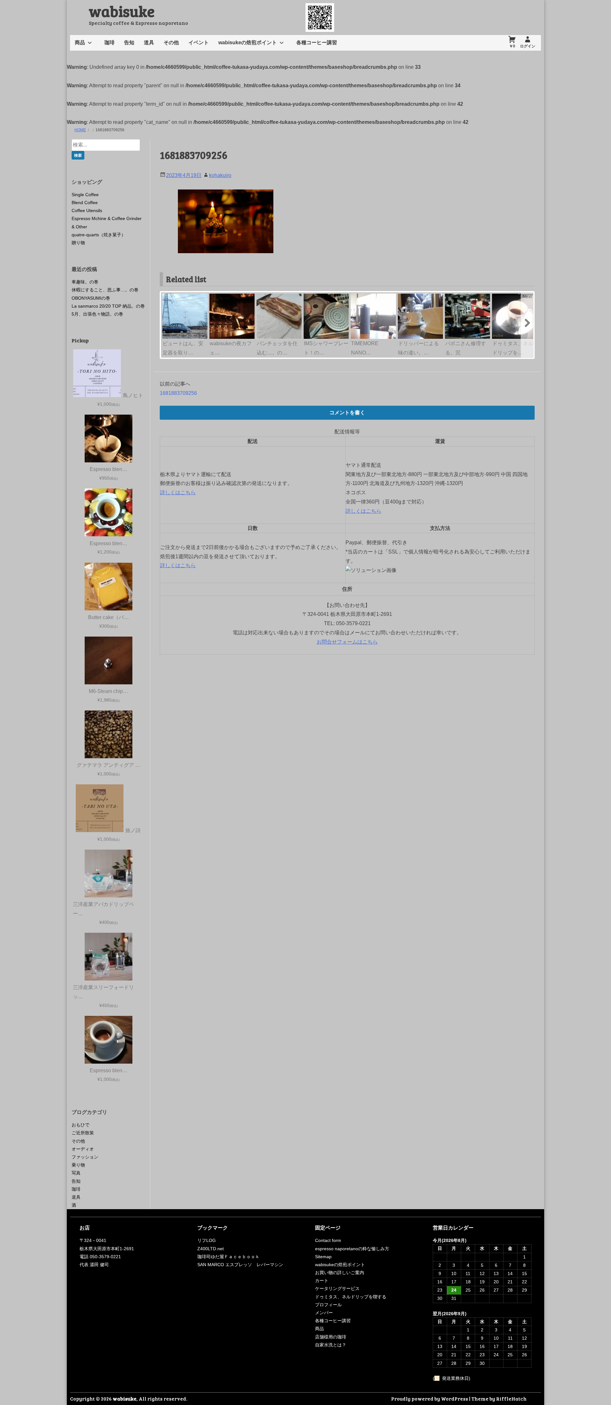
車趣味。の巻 (85, 281)
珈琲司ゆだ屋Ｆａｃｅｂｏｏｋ (228, 1256)
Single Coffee (85, 194)
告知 (129, 42)
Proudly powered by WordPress (429, 1398)
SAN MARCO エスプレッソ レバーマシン (240, 1264)
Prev (167, 296)
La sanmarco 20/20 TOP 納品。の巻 (108, 306)
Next (527, 296)
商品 (80, 42)
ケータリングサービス (337, 1288)
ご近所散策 (83, 1132)
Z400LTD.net (210, 1248)
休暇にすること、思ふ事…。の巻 (105, 289)
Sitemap (323, 1256)
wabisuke (122, 10)
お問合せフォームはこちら (347, 642)
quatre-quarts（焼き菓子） (99, 234)
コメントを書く (347, 412)
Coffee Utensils (87, 210)
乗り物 (78, 1164)
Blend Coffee (85, 202)
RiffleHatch (511, 1398)
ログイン (527, 46)
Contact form (328, 1240)
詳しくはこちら (178, 492)
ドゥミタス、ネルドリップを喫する (350, 1296)
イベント (198, 42)
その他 (171, 42)
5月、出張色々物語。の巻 (97, 314)
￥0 (512, 46)
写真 (76, 1172)
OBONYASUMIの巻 (91, 298)
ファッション (85, 1156)
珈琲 (109, 42)
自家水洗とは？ (330, 1344)
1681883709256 (178, 393)
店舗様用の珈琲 (330, 1336)
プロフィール (328, 1304)
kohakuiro (220, 175)
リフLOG (206, 1240)
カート (321, 1280)
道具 (149, 42)
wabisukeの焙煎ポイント (247, 42)
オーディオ (83, 1149)
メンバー (324, 1312)
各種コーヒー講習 (316, 42)
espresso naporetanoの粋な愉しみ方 (352, 1248)
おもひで (80, 1124)
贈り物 (78, 242)
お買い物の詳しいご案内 (339, 1272)
